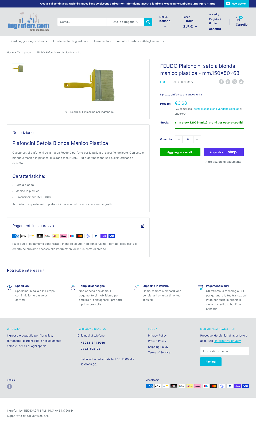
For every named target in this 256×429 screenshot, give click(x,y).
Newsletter (239, 3)
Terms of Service (159, 352)
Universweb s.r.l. (38, 416)
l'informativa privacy (227, 340)
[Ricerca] (148, 22)
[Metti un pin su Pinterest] (228, 81)
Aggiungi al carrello (180, 152)
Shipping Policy (158, 347)
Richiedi (210, 361)
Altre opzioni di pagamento (223, 161)
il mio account (215, 26)
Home (10, 52)
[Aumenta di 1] (197, 139)
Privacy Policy (157, 335)
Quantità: (166, 139)
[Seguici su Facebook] (9, 386)
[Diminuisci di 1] (178, 139)
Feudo (164, 81)
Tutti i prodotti (25, 52)
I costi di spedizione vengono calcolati (215, 108)
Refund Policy (157, 341)
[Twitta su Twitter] (234, 81)
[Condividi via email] (241, 81)
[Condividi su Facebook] (221, 81)
